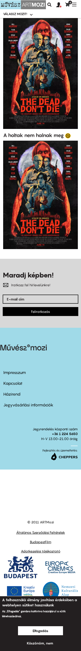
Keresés (49, 4)
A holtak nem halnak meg (33, 135)
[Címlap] (23, 4)
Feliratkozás (40, 311)
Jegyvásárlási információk (28, 405)
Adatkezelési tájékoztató (40, 551)
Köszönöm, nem (40, 643)
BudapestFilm (40, 542)
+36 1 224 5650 (65, 434)
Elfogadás (40, 631)
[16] (68, 135)
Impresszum (14, 372)
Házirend (11, 394)
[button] (60, 5)
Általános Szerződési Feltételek (40, 532)
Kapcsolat (12, 383)
